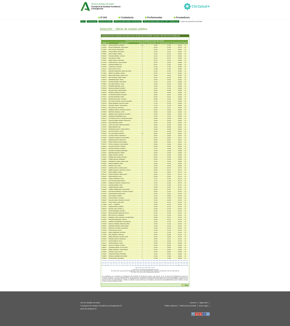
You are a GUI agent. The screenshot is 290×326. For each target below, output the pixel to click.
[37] (108, 262)
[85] (152, 265)
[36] (105, 262)
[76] (127, 265)
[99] (136, 267)
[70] (111, 265)
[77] (130, 265)
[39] (114, 262)
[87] (157, 265)
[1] (103, 260)
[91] (168, 265)
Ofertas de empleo (105, 21)
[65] (184, 262)
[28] (170, 260)
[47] (135, 262)
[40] (116, 262)
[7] (115, 260)
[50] (144, 262)
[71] (114, 265)
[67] (103, 265)
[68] (105, 265)
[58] (165, 262)
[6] (113, 260)
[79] (135, 265)
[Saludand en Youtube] (200, 314)
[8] (117, 260)
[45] (130, 262)
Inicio (83, 21)
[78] (133, 265)
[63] (179, 262)
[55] (157, 262)
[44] (127, 262)
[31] (179, 260)
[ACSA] (80, 312)
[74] (122, 265)
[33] (184, 260)
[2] (105, 260)
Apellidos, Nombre (124, 43)
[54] (154, 262)
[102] (146, 267)
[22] (154, 260)
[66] (187, 262)
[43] (124, 262)
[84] (149, 265)
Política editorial (170, 305)
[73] (119, 265)
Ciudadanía (127, 17)
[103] (149, 267)
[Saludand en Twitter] (208, 314)
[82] (144, 265)
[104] (153, 267)
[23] (157, 260)
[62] (176, 262)
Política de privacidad (188, 305)
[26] (165, 260)
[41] (119, 262)
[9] (119, 260)
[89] (163, 265)
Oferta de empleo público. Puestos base (128, 21)
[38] (111, 262)
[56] (160, 262)
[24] (159, 260)
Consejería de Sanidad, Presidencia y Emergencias (100, 305)
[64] (182, 262)
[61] (173, 262)
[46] (133, 262)
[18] (143, 260)
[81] (141, 265)
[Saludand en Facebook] (204, 314)
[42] (122, 262)
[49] (141, 262)
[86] (154, 265)
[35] (103, 262)
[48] (138, 262)
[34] (187, 260)
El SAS (103, 17)
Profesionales (154, 17)
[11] (124, 260)
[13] (130, 260)
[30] (176, 260)
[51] (146, 262)
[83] (146, 265)
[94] (176, 265)
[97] (184, 265)
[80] (138, 265)
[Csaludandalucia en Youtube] (196, 314)
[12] (127, 260)
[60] (171, 262)
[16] (138, 260)
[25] (162, 260)
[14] (132, 260)
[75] (124, 265)
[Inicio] (106, 6)
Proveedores (183, 17)
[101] (142, 267)
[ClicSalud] (197, 7)
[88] (160, 265)
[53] (152, 262)
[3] (107, 260)
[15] (135, 260)
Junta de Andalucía (87, 309)
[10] (122, 260)
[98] (187, 265)
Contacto (193, 302)
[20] (149, 260)
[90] (165, 265)
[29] (173, 260)
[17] (140, 260)
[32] (181, 260)
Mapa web (203, 302)
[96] (182, 265)
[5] (111, 260)
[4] (109, 260)
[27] (168, 260)
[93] (173, 265)
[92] (171, 265)
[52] (149, 262)
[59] (168, 262)
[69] (108, 265)
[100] (139, 267)
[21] (151, 260)
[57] (163, 262)
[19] (146, 260)
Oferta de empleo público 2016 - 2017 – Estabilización (161, 21)
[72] (116, 265)
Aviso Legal (203, 305)
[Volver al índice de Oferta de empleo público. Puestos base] (124, 27)
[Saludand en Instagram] (193, 314)
